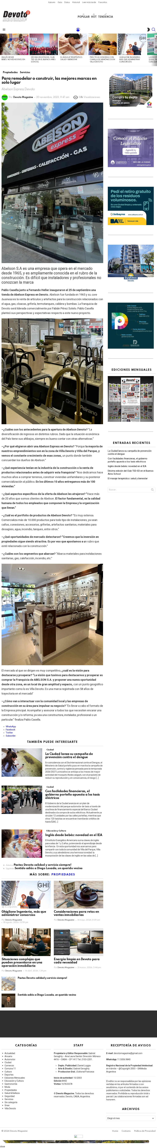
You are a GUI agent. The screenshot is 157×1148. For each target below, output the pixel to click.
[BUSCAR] (153, 30)
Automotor (10, 1059)
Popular (84, 17)
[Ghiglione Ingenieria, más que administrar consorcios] (132, 44)
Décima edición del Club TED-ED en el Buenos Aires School (43, 59)
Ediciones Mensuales (15, 1078)
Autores (51, 2)
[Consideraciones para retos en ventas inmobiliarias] (78, 895)
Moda (7, 1087)
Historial (76, 2)
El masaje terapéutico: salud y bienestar (128, 478)
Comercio (9, 1065)
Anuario (8, 1056)
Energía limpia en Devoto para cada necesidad (77, 961)
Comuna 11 (10, 1068)
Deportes (9, 1074)
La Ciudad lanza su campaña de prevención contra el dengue (69, 756)
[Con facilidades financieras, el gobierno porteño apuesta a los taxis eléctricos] (22, 800)
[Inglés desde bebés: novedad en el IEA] (14, 44)
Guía (60, 2)
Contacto (126, 1131)
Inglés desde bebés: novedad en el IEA (74, 835)
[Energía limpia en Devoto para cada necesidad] (78, 942)
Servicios (9, 1099)
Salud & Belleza (12, 1093)
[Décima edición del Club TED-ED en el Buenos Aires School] (43, 44)
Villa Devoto (10, 1108)
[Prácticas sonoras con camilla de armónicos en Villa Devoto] (102, 44)
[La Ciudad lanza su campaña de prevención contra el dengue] (22, 762)
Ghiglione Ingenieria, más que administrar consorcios (129, 59)
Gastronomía (11, 1084)
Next (155, 49)
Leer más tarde (89, 2)
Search (152, 490)
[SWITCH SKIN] (148, 30)
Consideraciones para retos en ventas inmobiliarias (76, 913)
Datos (67, 2)
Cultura (8, 1071)
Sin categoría (11, 1102)
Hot (94, 17)
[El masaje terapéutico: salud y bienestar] (73, 44)
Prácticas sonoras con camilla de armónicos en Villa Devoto (102, 59)
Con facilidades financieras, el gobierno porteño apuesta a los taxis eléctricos (72, 795)
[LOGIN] (78, 30)
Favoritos (102, 2)
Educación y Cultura (56, 831)
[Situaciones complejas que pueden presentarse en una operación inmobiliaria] (26, 942)
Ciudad (50, 750)
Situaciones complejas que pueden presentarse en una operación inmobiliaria (22, 963)
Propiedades (63, 874)
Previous (1, 49)
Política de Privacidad (144, 1131)
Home (115, 1131)
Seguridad (10, 1096)
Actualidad (10, 1053)
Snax (7, 1105)
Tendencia (105, 17)
